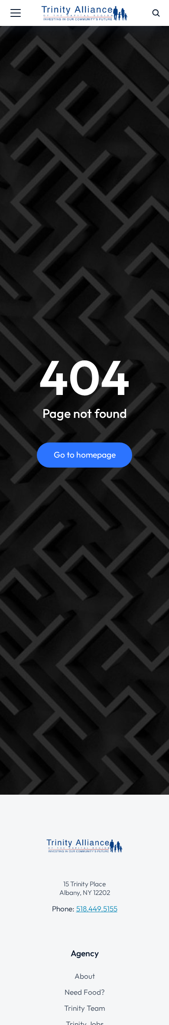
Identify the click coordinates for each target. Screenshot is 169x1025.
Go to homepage (85, 454)
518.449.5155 (96, 908)
